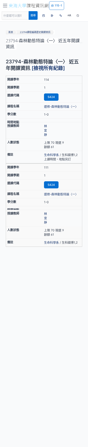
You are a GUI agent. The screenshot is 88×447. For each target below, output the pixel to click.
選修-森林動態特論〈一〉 (61, 106)
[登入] (52, 15)
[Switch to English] (60, 15)
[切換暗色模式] (77, 15)
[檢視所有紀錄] (48, 68)
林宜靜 (45, 130)
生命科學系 (51, 155)
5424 (51, 97)
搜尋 (33, 15)
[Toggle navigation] (5, 5)
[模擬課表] (43, 15)
